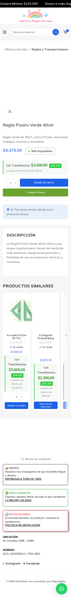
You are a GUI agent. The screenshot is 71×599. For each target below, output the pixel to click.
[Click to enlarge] (10, 111)
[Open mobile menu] (5, 32)
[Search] (55, 32)
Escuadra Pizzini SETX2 (16, 336)
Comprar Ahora (36, 192)
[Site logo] (36, 16)
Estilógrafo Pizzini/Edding (45, 336)
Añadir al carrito (44, 182)
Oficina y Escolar (16, 49)
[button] (16, 405)
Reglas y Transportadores (50, 49)
